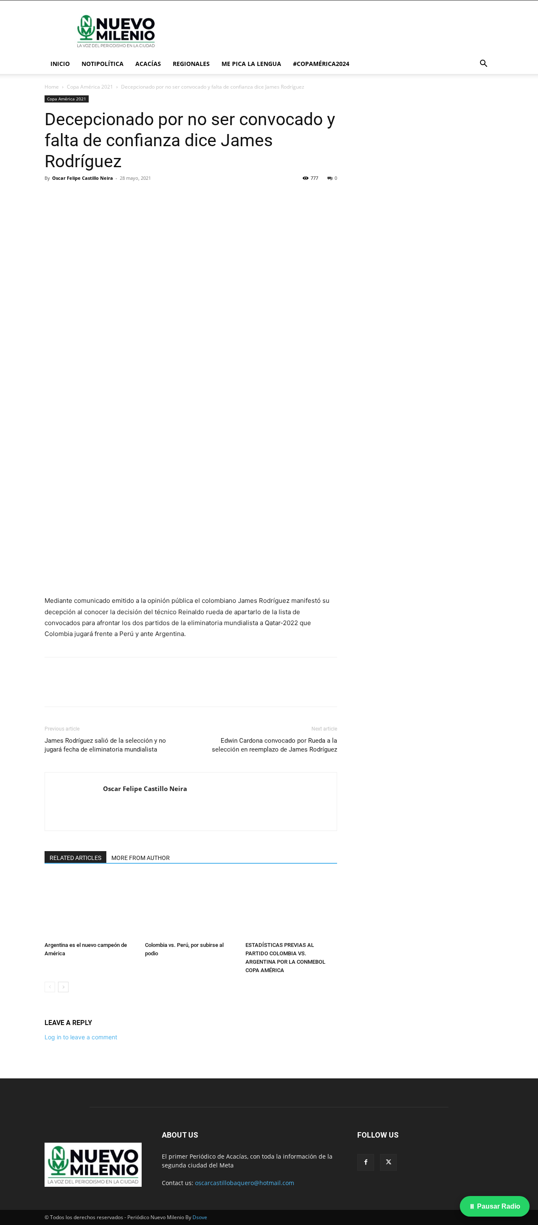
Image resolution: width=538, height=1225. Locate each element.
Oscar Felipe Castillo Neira (82, 178)
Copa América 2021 (90, 86)
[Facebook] (53, 197)
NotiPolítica (103, 64)
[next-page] (63, 987)
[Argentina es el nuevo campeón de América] (90, 906)
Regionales (191, 64)
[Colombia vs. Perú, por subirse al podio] (191, 906)
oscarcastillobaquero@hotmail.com (244, 1183)
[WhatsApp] (111, 197)
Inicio (60, 64)
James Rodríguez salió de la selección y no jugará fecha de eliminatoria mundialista (105, 745)
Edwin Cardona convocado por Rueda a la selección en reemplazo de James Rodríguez (274, 745)
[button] (483, 64)
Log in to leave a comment (81, 1037)
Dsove (200, 1217)
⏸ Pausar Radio (494, 1206)
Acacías (148, 64)
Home (52, 86)
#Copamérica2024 (321, 64)
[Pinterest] (91, 197)
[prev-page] (50, 987)
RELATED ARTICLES (75, 857)
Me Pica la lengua (251, 64)
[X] (72, 197)
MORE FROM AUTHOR (140, 857)
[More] (131, 197)
